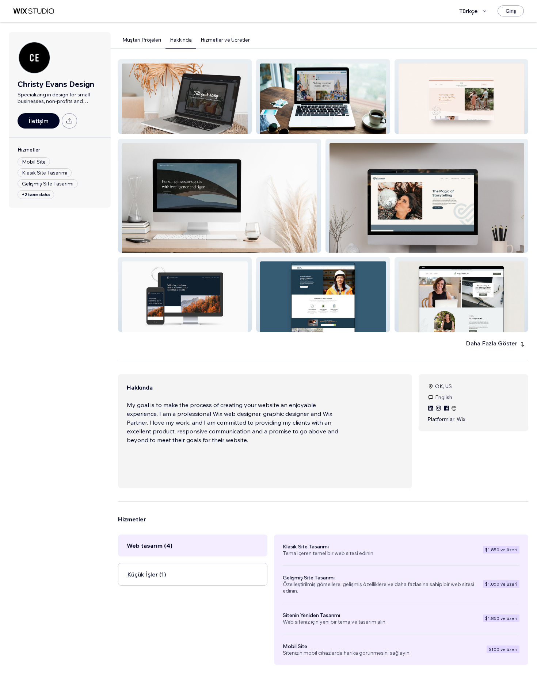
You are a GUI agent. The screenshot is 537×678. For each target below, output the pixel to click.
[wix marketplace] (33, 11)
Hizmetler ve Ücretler (225, 40)
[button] (185, 96)
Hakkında (181, 40)
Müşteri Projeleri (141, 40)
